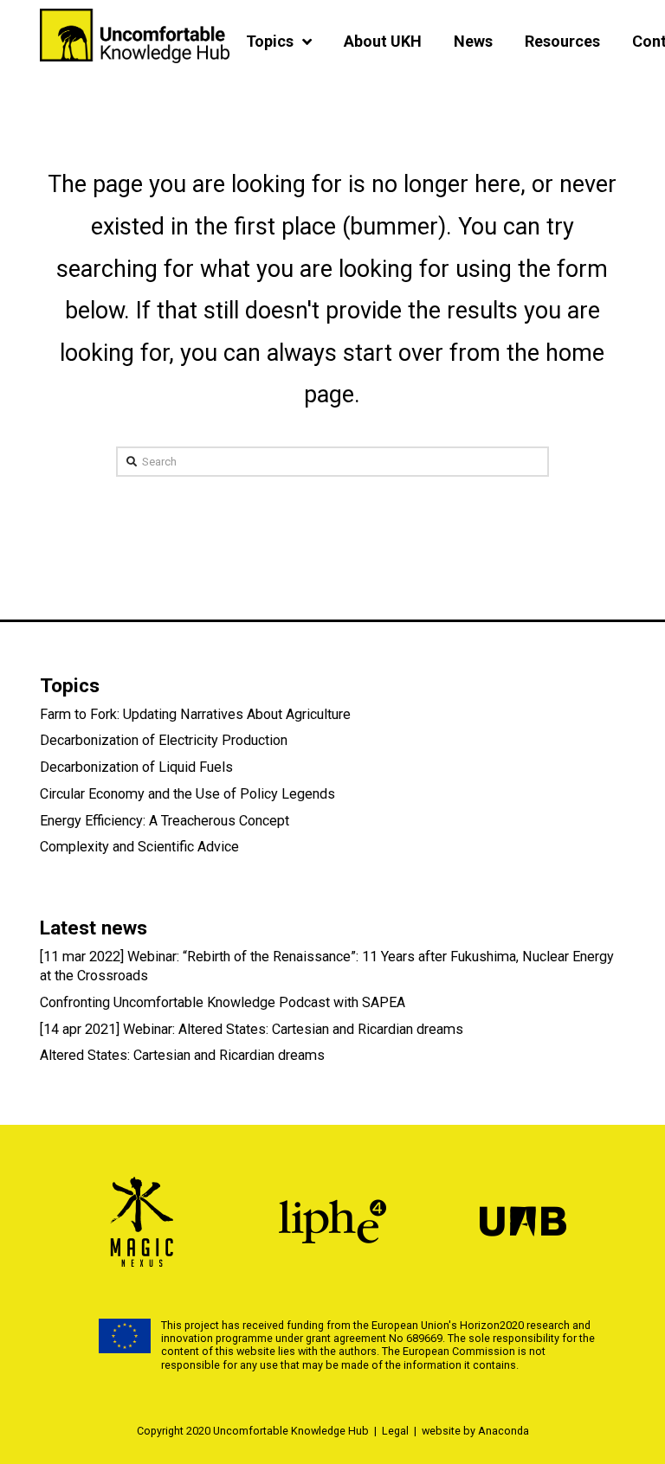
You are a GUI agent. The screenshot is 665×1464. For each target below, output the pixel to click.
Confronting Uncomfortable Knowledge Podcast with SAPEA (222, 1002)
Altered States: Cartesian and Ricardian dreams (182, 1055)
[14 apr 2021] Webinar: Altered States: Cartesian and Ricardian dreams (251, 1029)
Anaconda (503, 1430)
